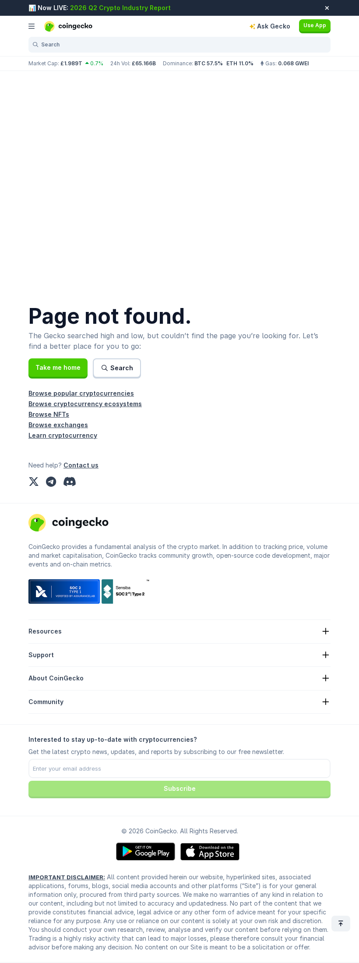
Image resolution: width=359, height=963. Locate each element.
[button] (58, 367)
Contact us (81, 465)
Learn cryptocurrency (62, 435)
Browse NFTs (48, 414)
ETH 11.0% (239, 63)
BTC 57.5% (208, 63)
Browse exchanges (58, 424)
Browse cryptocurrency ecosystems (85, 403)
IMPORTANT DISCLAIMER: (66, 877)
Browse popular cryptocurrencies (81, 393)
